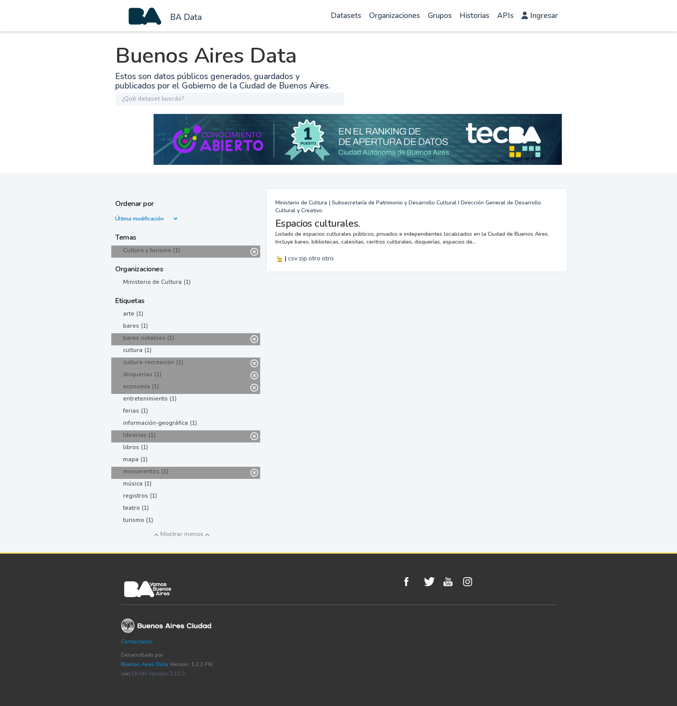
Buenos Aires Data (144, 664)
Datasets (346, 16)
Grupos (440, 16)
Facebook (412, 581)
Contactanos (137, 641)
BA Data (186, 17)
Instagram (471, 581)
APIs (505, 16)
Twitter (432, 581)
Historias (474, 16)
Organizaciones (394, 16)
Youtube (451, 581)
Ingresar (543, 16)
